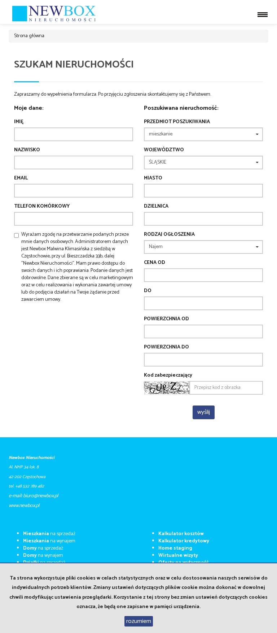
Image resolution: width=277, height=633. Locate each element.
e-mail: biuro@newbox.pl (33, 496)
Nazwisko (27, 150)
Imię (18, 122)
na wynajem (49, 541)
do (147, 291)
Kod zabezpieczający (168, 375)
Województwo (164, 150)
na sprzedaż (49, 534)
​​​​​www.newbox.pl (24, 506)
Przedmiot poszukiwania (177, 122)
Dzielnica (156, 206)
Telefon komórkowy (42, 206)
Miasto (153, 178)
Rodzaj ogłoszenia (169, 234)
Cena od (154, 262)
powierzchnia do (166, 347)
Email (21, 178)
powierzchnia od (166, 319)
